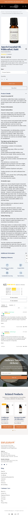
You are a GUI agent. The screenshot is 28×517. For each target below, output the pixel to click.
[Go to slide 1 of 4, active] (12, 41)
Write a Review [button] (15, 297)
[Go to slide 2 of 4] (13, 41)
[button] (24, 326)
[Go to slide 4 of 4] (15, 41)
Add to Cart (12, 83)
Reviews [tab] (3, 305)
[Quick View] (11, 404)
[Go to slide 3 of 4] (14, 41)
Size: (2, 69)
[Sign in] (23, 6)
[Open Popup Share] (26, 49)
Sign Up (14, 377)
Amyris (2, 323)
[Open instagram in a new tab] (2, 464)
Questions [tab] (11, 305)
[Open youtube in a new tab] (4, 464)
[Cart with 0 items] (25, 6)
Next (18, 41)
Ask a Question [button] (15, 300)
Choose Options (7, 426)
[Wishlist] (7, 404)
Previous (10, 41)
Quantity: (3, 76)
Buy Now (14, 88)
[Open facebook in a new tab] (6, 464)
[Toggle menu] (2, 6)
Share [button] (4, 326)
